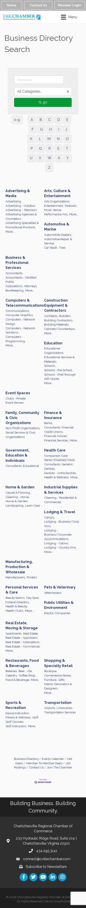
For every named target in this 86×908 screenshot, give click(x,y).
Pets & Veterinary (60, 587)
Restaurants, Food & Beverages (22, 663)
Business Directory (26, 759)
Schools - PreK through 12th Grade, (60, 377)
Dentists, (49, 468)
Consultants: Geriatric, (59, 464)
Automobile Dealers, (58, 234)
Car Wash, (51, 247)
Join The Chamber (59, 767)
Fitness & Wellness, (18, 717)
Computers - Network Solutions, (20, 330)
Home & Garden (20, 487)
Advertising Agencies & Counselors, (21, 216)
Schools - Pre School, (58, 370)
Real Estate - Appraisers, (22, 637)
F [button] (33, 129)
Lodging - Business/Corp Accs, (61, 524)
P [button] (31, 148)
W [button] (49, 158)
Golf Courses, (15, 721)
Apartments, (14, 633)
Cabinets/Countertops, (59, 329)
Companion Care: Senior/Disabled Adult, (59, 458)
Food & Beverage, (18, 679)
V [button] (40, 158)
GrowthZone (62, 901)
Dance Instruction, (18, 713)
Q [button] (40, 148)
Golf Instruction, (16, 726)
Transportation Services (60, 712)
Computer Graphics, (19, 315)
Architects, (51, 316)
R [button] (49, 148)
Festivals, (71, 205)
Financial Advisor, (56, 436)
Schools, (50, 365)
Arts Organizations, (57, 201)
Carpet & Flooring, (18, 492)
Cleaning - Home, (18, 497)
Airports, (50, 708)
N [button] (58, 139)
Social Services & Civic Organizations (21, 435)
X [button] (59, 158)
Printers (32, 577)
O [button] (67, 139)
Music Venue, (53, 210)
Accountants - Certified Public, (21, 280)
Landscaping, (15, 505)
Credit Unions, (53, 431)
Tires (62, 247)
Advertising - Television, (21, 210)
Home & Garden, (17, 501)
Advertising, (14, 201)
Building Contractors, (58, 320)
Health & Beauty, (17, 606)
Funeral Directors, (17, 602)
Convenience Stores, (57, 675)
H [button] (50, 129)
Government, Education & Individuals (17, 455)
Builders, (65, 316)
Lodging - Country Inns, (60, 547)
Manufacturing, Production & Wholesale (19, 567)
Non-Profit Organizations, (23, 428)
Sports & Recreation (16, 705)
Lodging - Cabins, (56, 543)
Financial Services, (56, 440)
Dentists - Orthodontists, (60, 473)
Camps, (49, 517)
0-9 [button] (17, 120)
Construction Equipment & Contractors (56, 305)
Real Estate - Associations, (23, 642)
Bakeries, (11, 671)
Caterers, (11, 675)
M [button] (48, 139)
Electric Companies (57, 613)
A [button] (32, 120)
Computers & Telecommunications (25, 302)
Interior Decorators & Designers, (58, 686)
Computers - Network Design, (20, 321)
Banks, (48, 423)
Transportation (57, 703)
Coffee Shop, (27, 675)
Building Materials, (56, 324)
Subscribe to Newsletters (46, 867)
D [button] (58, 120)
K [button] (31, 139)
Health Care (54, 450)
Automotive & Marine (56, 226)
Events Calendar (53, 759)
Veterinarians (52, 592)
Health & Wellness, (56, 477)
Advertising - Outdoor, (21, 205)
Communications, (18, 311)
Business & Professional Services (17, 262)
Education (53, 343)
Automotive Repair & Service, (58, 241)
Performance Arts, (56, 214)
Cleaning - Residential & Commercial (60, 500)
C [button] (49, 120)
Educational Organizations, (54, 350)
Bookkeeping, (15, 290)
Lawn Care (32, 505)
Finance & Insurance (53, 415)
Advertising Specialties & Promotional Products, (22, 225)
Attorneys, (30, 286)
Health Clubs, (15, 610)
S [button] (58, 148)
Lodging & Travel (59, 512)
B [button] (40, 120)
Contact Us (36, 767)
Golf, (35, 717)
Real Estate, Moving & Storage (22, 625)
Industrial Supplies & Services (61, 489)
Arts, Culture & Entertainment (57, 193)
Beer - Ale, (25, 671)
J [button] (66, 129)
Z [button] (49, 167)
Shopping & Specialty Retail (58, 663)
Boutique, (50, 671)
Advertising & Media (18, 193)
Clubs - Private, (16, 398)
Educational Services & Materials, (59, 359)
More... (10, 231)
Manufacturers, (16, 577)
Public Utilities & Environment (59, 605)
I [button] (58, 129)
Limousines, (65, 708)
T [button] (67, 148)
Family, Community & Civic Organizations (22, 418)
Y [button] (67, 158)
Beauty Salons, (15, 597)
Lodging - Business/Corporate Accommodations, (57, 535)
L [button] (40, 139)
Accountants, (14, 273)
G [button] (41, 129)
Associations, (14, 286)
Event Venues (14, 402)
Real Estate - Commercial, (23, 646)
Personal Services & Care (22, 589)
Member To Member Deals (44, 763)
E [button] (67, 120)
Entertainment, (54, 205)
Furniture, (50, 679)
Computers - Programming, (16, 339)
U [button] (31, 158)
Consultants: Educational (22, 465)
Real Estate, (30, 633)
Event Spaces (18, 393)
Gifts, (61, 679)
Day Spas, (32, 597)
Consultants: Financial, (59, 427)
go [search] (45, 102)
